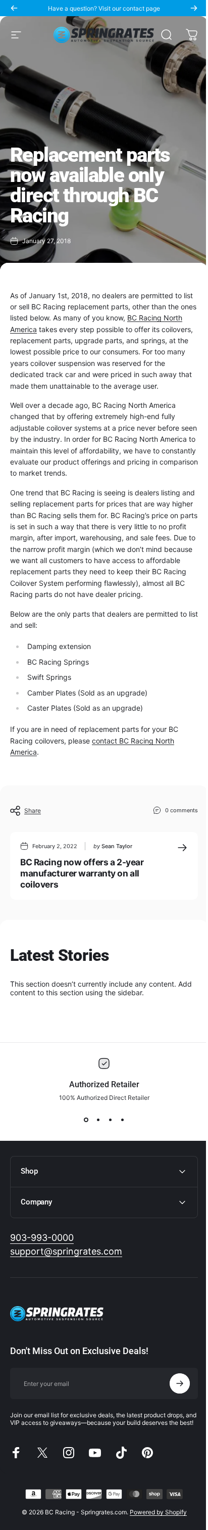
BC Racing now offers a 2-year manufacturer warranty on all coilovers (81, 873)
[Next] (194, 8)
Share (32, 810)
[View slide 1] (86, 1120)
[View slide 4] (122, 1120)
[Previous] (14, 8)
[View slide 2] (98, 1120)
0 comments (181, 810)
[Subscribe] (172, 1406)
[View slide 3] (110, 1120)
